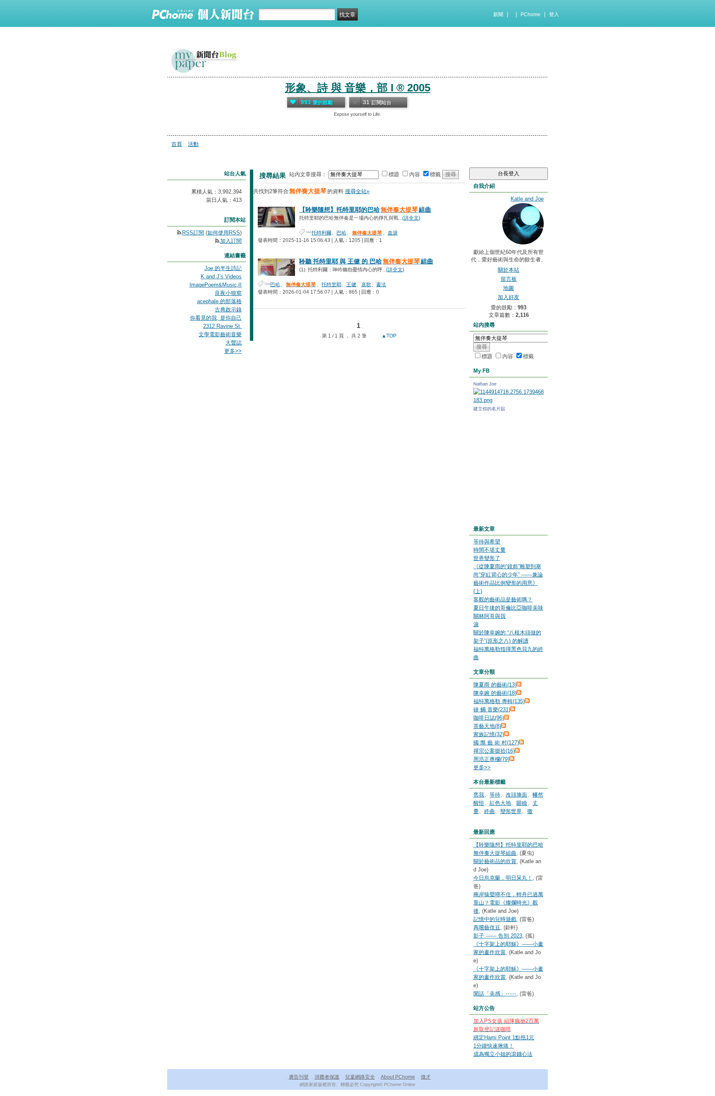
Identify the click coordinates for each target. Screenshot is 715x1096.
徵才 (426, 1077)
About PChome (398, 1077)
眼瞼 (521, 803)
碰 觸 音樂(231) (491, 709)
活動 (193, 144)
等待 (494, 795)
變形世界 (511, 811)
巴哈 (341, 233)
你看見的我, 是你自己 (216, 318)
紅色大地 (500, 803)
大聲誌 (234, 343)
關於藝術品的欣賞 (494, 861)
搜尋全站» (357, 191)
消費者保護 (326, 1077)
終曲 (489, 811)
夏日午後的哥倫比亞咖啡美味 (508, 608)
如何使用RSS (223, 233)
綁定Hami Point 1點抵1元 (503, 1037)
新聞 (498, 14)
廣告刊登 (299, 1077)
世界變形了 (486, 558)
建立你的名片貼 (489, 408)
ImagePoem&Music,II (216, 285)
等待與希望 (486, 541)
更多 (482, 767)
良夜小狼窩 (228, 293)
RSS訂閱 (193, 233)
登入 (554, 14)
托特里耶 (331, 284)
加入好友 (508, 297)
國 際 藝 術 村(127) (496, 742)
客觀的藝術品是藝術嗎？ (503, 599)
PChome (530, 14)
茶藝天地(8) (487, 726)
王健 (351, 284)
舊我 (478, 795)
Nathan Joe (485, 383)
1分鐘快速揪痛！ (493, 1046)
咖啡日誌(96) (488, 718)
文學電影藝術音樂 (220, 334)
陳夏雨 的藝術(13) (494, 685)
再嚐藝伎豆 (486, 927)
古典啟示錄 (228, 309)
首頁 (176, 144)
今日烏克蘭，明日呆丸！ (503, 878)
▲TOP (388, 336)
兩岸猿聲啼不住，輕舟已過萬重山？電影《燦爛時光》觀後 (508, 902)
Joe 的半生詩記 (223, 268)
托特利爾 (321, 233)
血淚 (393, 233)
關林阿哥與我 (489, 616)
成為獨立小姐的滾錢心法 (503, 1054)
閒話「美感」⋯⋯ (494, 994)
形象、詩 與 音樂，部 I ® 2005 (357, 87)
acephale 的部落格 (219, 301)
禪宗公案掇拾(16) (494, 751)
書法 (381, 284)
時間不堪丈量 (489, 550)
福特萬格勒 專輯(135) (499, 701)
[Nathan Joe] (508, 400)
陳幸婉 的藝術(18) (494, 693)
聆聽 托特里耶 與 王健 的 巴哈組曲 (366, 261)
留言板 (509, 279)
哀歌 (366, 284)
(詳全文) (411, 218)
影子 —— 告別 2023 (497, 936)
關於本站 (508, 270)
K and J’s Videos (221, 276)
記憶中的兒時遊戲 (494, 919)
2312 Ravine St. (222, 326)
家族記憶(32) (488, 734)
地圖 (508, 288)
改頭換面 (516, 795)
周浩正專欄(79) (491, 759)
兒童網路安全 (360, 1077)
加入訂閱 (231, 241)
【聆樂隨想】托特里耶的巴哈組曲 (365, 209)
